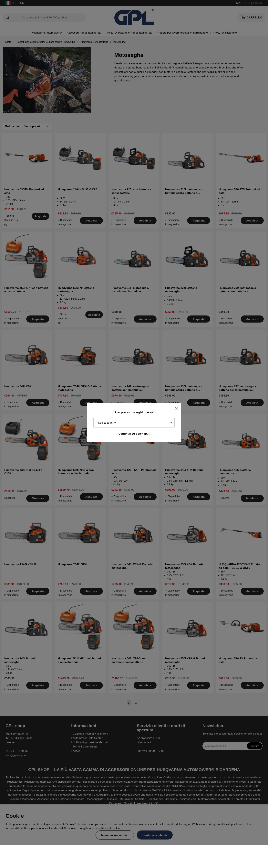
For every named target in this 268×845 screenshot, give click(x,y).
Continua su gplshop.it (134, 433)
